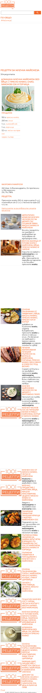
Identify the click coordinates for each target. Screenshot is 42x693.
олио (10, 121)
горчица (10, 127)
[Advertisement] (21, 45)
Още (3, 690)
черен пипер (8, 137)
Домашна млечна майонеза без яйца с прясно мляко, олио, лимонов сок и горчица (20, 82)
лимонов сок (11, 124)
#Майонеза (6, 20)
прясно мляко (12, 117)
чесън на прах (13, 130)
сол (3, 134)
